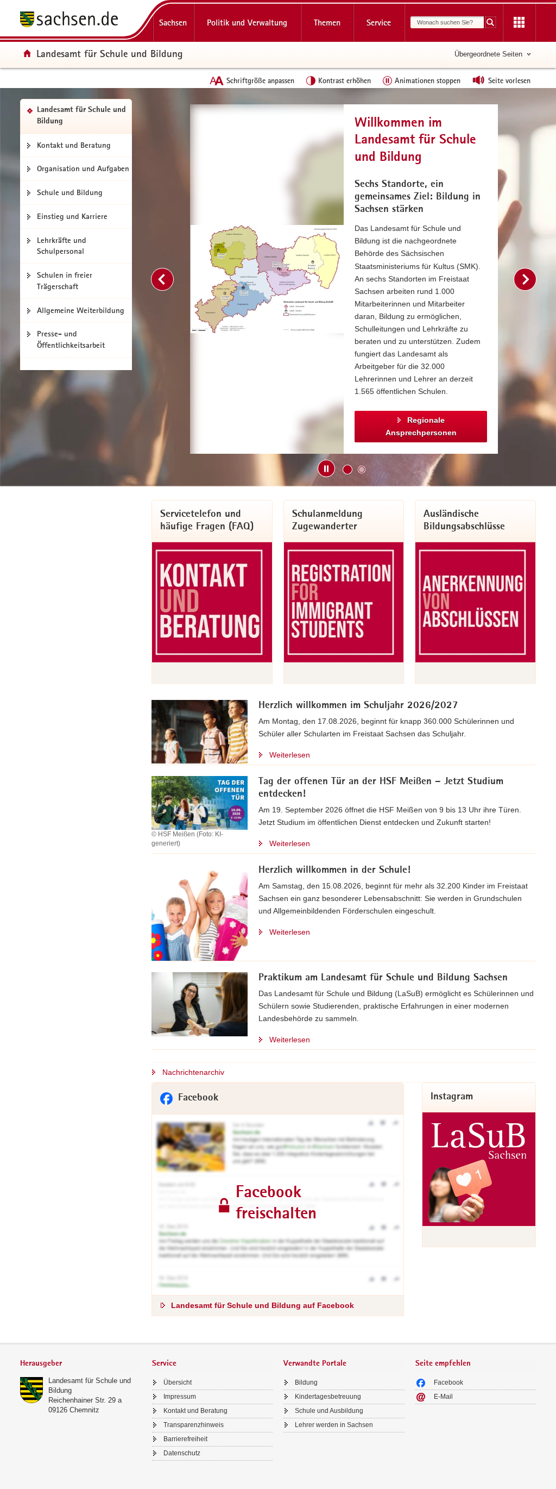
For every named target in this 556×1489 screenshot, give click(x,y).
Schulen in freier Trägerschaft (64, 280)
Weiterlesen (289, 754)
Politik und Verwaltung (247, 22)
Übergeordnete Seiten (488, 54)
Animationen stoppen (427, 80)
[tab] (80, 1364)
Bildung (306, 1382)
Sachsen (173, 22)
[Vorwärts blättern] (525, 279)
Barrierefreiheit (185, 1439)
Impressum (179, 1396)
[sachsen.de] (81, 20)
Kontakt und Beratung (74, 145)
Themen (327, 22)
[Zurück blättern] (162, 279)
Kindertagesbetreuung (328, 1396)
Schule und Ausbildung (329, 1411)
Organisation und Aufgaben (83, 168)
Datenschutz (181, 1453)
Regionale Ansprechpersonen (181, 426)
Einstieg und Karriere (72, 216)
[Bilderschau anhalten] (326, 468)
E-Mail (443, 1396)
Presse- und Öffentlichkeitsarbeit (71, 339)
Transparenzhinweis (193, 1425)
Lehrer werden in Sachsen (334, 1425)
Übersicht (177, 1382)
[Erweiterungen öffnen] (519, 23)
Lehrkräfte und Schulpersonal (61, 245)
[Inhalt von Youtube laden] (428, 279)
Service (379, 22)
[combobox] (447, 22)
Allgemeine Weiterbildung (80, 310)
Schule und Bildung (70, 192)
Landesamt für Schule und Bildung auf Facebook (262, 1305)
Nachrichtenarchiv (193, 1072)
